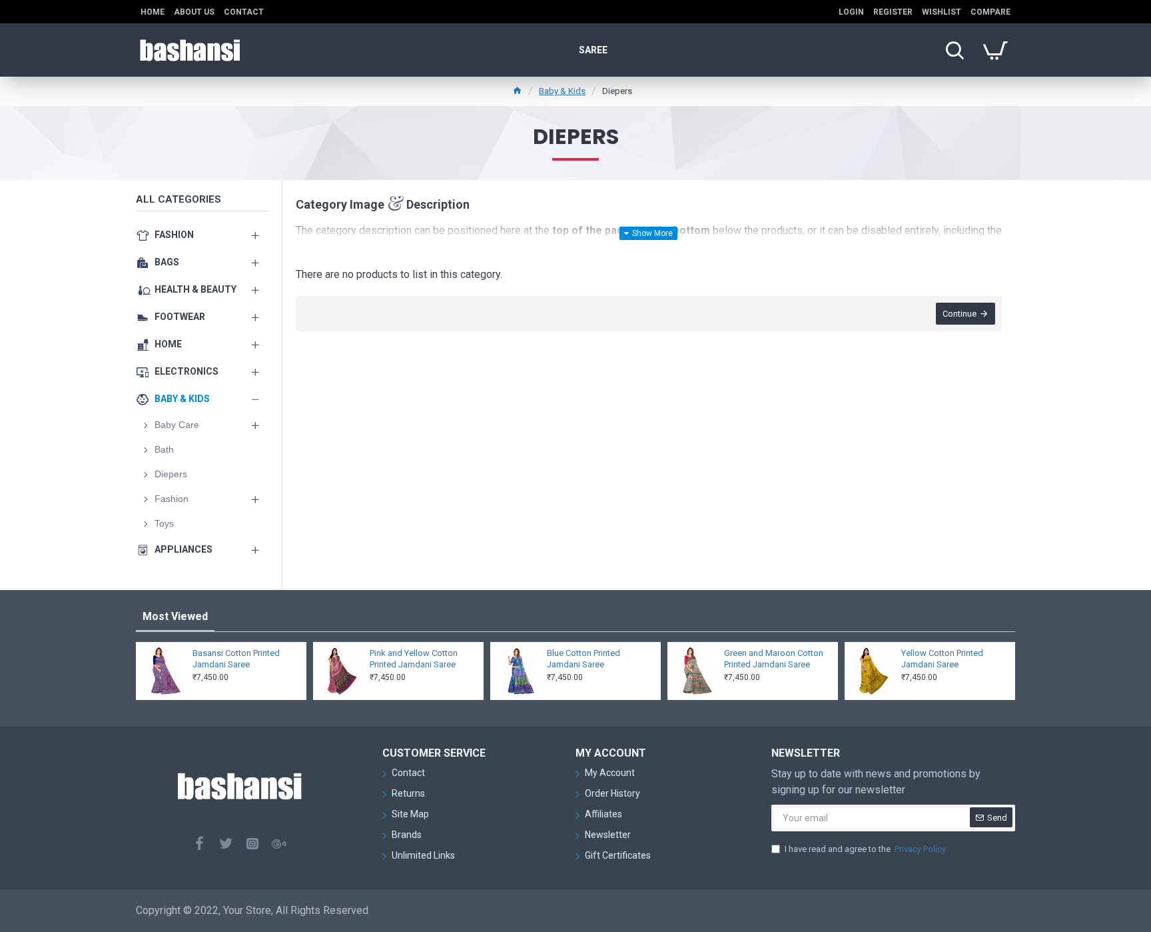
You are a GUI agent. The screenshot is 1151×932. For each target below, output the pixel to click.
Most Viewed (175, 616)
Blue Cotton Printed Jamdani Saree (583, 658)
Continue (959, 314)
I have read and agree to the (865, 849)
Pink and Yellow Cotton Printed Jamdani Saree (414, 658)
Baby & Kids (562, 91)
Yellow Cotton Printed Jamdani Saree (942, 658)
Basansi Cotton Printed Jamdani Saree (236, 658)
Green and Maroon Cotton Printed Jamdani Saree (773, 658)
